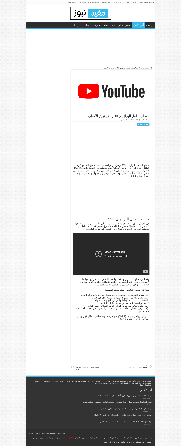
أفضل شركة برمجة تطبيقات (125, 381)
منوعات (96, 25)
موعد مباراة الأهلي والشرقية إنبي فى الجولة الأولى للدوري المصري (126, 408)
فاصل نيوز (83, 2)
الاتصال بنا (126, 2)
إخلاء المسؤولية (106, 2)
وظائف (85, 25)
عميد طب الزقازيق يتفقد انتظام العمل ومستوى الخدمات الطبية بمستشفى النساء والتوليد (117, 402)
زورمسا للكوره (72, 2)
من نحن (134, 2)
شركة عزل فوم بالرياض (85, 381)
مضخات (105, 383)
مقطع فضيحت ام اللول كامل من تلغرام (87, 367)
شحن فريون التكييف (127, 442)
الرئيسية (147, 68)
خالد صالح (145, 120)
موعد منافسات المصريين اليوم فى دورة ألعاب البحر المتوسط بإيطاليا (125, 395)
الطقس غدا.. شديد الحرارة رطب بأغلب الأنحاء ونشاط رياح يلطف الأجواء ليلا (122, 415)
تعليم (105, 25)
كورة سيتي (107, 442)
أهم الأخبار (138, 25)
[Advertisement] (90, 49)
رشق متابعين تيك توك (53, 438)
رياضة (149, 25)
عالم (120, 25)
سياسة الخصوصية (93, 2)
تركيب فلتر (98, 383)
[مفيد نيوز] (90, 13)
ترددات (75, 25)
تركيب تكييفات (141, 442)
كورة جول (115, 442)
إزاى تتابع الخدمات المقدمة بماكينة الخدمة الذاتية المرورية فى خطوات (125, 421)
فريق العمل (117, 2)
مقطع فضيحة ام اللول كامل (137, 366)
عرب (113, 25)
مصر (128, 25)
